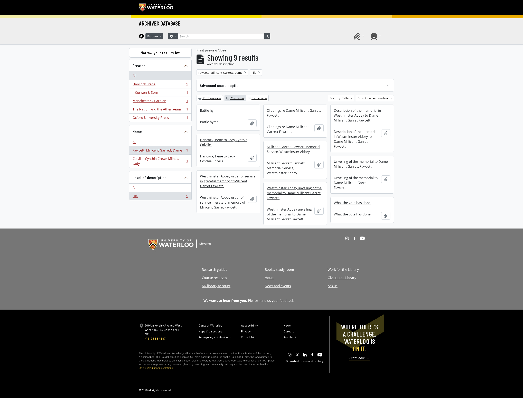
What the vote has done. (352, 203)
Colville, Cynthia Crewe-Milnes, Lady (160, 161)
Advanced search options (221, 85)
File (160, 197)
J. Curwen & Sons (160, 93)
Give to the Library (342, 277)
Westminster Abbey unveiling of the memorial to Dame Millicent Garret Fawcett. (294, 193)
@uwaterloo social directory (305, 361)
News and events (278, 286)
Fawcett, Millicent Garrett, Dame (160, 151)
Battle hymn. (209, 110)
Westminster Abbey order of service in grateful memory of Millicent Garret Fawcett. (227, 181)
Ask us (332, 286)
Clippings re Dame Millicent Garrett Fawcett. (294, 113)
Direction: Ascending (374, 98)
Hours (269, 277)
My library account (216, 286)
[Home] (141, 36)
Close (222, 50)
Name (137, 131)
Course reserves (214, 277)
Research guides (214, 269)
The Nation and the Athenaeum (160, 110)
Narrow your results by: (160, 52)
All (134, 76)
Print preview (211, 98)
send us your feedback (276, 300)
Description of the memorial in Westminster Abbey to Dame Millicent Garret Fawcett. (357, 115)
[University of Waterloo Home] (156, 7)
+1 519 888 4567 (155, 338)
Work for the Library (343, 269)
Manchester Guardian (160, 102)
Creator (139, 65)
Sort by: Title (340, 98)
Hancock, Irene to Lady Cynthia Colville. (223, 142)
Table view (259, 98)
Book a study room (279, 269)
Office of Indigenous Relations (156, 367)
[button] (358, 36)
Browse (153, 36)
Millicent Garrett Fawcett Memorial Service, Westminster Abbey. (293, 149)
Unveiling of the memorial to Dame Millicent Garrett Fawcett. (361, 164)
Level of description (150, 177)
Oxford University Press (160, 118)
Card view (237, 98)
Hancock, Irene (160, 85)
